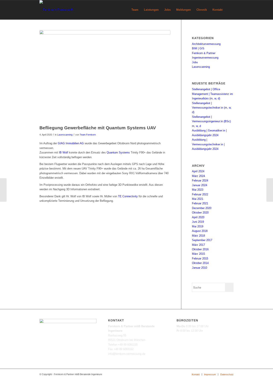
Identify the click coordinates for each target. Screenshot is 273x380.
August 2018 (200, 231)
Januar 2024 (199, 185)
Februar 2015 (200, 258)
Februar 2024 (200, 180)
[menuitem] (135, 9)
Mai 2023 (197, 189)
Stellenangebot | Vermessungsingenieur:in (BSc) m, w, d (211, 121)
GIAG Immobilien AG (71, 143)
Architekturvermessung (206, 44)
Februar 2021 (200, 203)
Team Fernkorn (88, 134)
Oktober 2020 (200, 212)
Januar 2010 (199, 267)
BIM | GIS (198, 48)
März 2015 (198, 253)
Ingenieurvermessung (205, 57)
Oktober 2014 (200, 263)
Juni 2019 (198, 221)
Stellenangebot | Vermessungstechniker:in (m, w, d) (211, 108)
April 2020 (198, 217)
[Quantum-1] (104, 76)
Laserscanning (65, 134)
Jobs (195, 62)
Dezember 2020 (201, 208)
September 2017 (202, 240)
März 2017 (198, 244)
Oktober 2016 (200, 249)
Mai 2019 (197, 226)
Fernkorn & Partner (203, 53)
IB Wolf (63, 152)
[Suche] (229, 9)
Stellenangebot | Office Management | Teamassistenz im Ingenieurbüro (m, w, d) (212, 94)
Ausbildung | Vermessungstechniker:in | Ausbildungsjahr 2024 (208, 144)
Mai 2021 (197, 198)
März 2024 (198, 176)
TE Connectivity (128, 196)
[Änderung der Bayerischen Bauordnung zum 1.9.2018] (3, 190)
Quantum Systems (118, 152)
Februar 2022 (200, 194)
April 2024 (198, 171)
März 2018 (198, 235)
